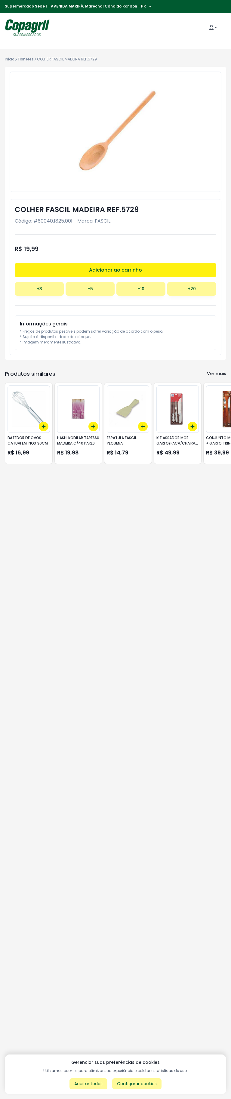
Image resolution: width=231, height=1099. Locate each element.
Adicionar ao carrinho (115, 269)
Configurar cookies (137, 1084)
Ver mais (216, 374)
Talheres (25, 59)
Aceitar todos (88, 1084)
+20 (192, 289)
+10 (140, 289)
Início (9, 59)
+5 (90, 289)
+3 (39, 289)
